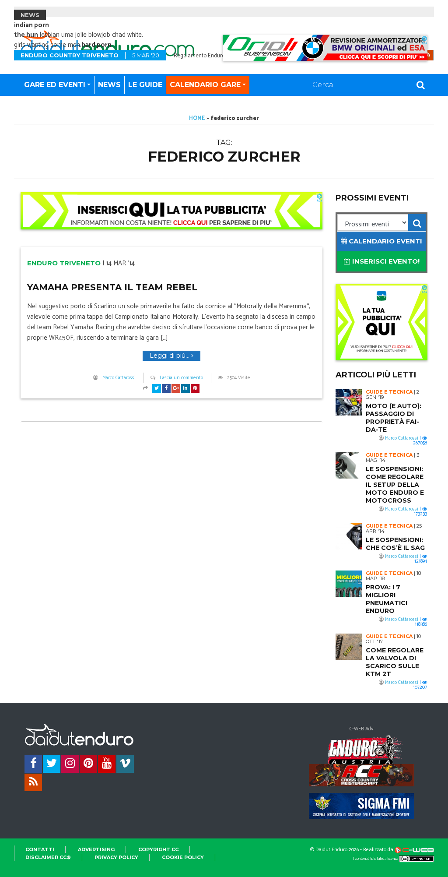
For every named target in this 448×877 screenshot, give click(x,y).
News (109, 85)
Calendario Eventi (384, 241)
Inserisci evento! (385, 261)
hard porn (96, 44)
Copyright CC (158, 849)
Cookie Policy (183, 857)
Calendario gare (205, 85)
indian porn (31, 25)
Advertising (96, 849)
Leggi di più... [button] (170, 355)
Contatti (39, 849)
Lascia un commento (181, 378)
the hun (26, 34)
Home (197, 118)
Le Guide (145, 85)
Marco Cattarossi (119, 378)
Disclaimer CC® (48, 857)
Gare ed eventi (54, 85)
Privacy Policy (116, 857)
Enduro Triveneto (64, 263)
